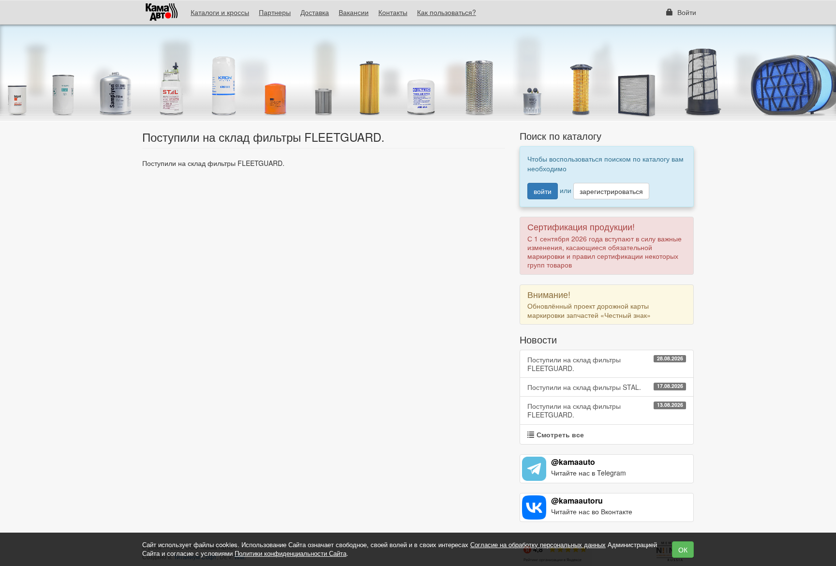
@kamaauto (573, 461)
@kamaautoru (577, 500)
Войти (685, 12)
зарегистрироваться (611, 191)
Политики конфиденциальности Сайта (290, 553)
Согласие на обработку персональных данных (538, 544)
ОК (682, 549)
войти (543, 191)
